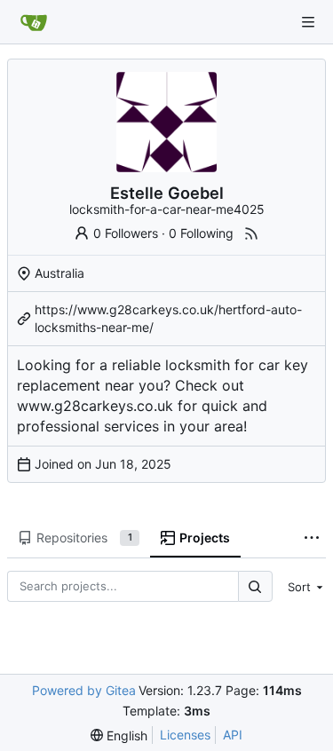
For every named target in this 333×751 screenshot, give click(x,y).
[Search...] (255, 586)
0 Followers (125, 233)
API (232, 734)
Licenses (185, 734)
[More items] (311, 538)
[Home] (34, 22)
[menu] (303, 586)
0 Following (201, 233)
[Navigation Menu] (308, 22)
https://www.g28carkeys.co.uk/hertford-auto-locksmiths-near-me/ (168, 318)
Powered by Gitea (84, 690)
